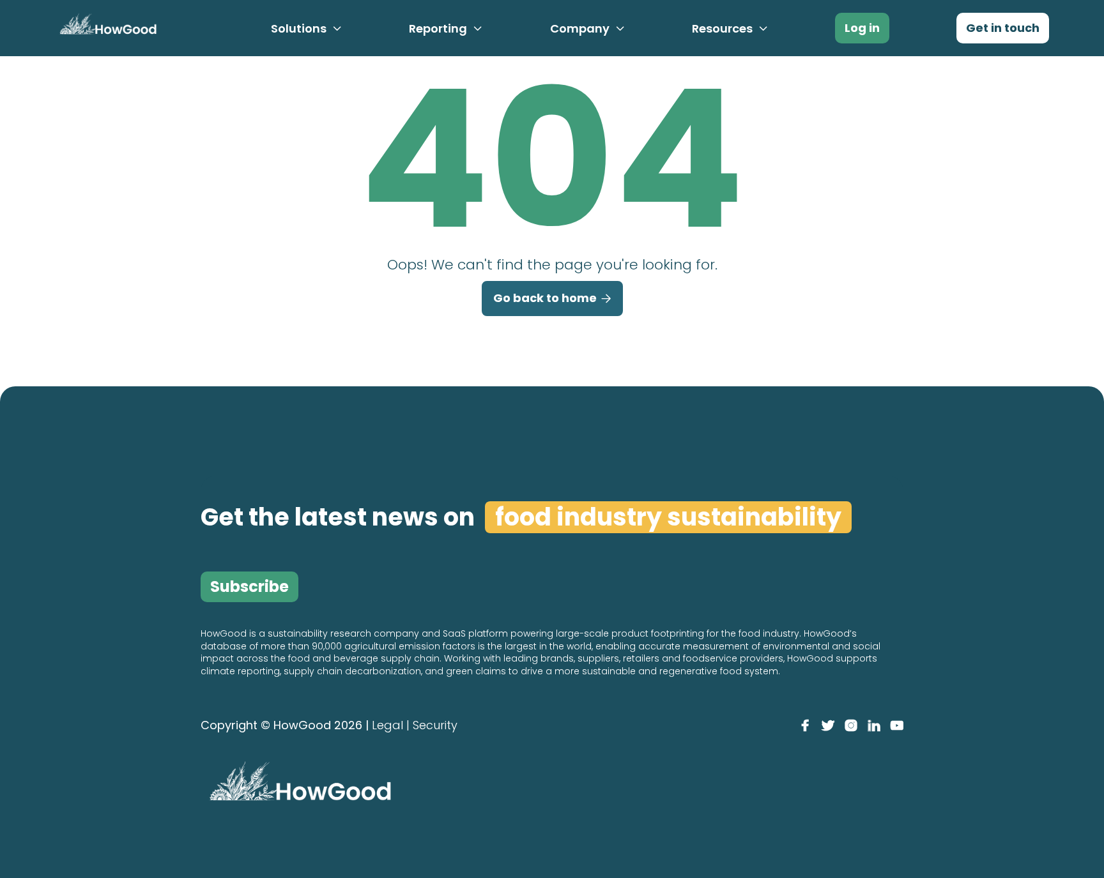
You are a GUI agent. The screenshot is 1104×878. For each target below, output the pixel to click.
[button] (306, 28)
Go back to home (552, 298)
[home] (106, 27)
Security (435, 725)
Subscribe (249, 586)
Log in (862, 28)
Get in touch (1002, 28)
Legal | (391, 725)
